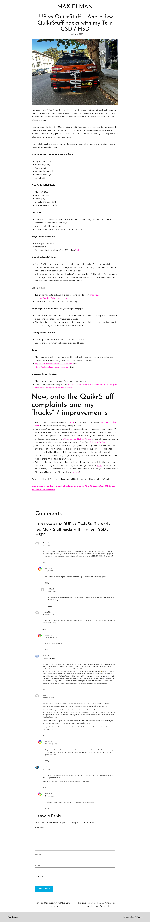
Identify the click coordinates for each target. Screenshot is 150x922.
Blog (132, 917)
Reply (44, 562)
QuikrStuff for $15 (97, 442)
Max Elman (12, 917)
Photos (139, 917)
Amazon (75, 472)
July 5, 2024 (46, 545)
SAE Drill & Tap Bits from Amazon (77, 439)
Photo (77, 250)
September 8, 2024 (49, 614)
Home (125, 917)
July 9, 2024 (52, 591)
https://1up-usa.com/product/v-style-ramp (54, 364)
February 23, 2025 (48, 698)
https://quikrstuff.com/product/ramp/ (52, 367)
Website (39, 876)
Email (38, 865)
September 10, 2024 (49, 658)
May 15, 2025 (47, 769)
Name (38, 854)
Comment (40, 828)
